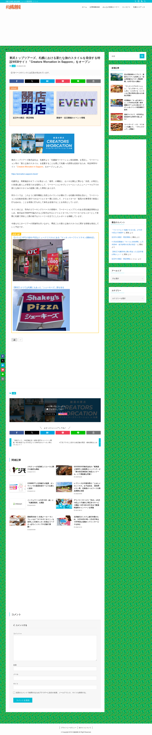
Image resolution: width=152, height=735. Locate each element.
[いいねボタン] (14, 340)
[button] (17, 81)
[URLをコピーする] (93, 81)
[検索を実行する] (142, 56)
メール (15, 674)
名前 (15, 665)
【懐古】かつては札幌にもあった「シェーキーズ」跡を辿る (38, 287)
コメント (17, 633)
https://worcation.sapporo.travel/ (24, 173)
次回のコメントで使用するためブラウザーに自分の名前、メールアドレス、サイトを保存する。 (51, 692)
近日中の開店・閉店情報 (121, 237)
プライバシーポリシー (68, 727)
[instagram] (138, 1)
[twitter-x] (135, 1)
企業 (13, 66)
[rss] (141, 1)
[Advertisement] (76, 29)
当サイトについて (85, 727)
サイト (15, 683)
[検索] (144, 1)
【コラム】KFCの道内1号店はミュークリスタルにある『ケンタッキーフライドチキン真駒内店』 (54, 237)
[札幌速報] (13, 7)
